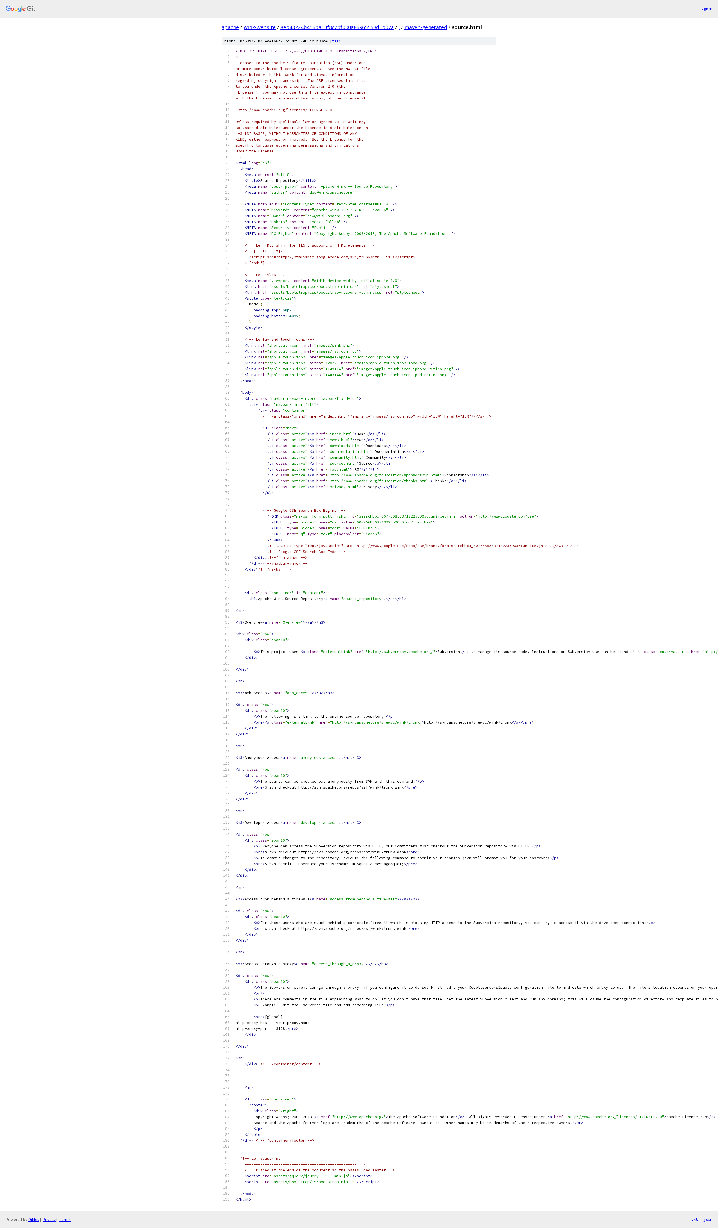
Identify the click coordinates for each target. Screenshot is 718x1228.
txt (694, 1219)
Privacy (49, 1219)
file (336, 41)
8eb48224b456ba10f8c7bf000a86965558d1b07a (337, 27)
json (707, 1219)
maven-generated (425, 27)
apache (230, 27)
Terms (65, 1219)
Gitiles (33, 1219)
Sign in (706, 8)
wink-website (260, 27)
